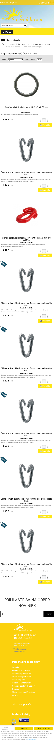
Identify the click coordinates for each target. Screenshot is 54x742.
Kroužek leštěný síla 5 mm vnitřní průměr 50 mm (26, 107)
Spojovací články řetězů (33, 47)
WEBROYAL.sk (19, 651)
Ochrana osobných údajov (23, 686)
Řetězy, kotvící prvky (12, 47)
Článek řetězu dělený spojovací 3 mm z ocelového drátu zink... (26, 174)
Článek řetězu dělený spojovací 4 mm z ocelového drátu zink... (26, 304)
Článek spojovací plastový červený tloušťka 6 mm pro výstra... (26, 239)
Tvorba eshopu (20, 649)
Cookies (15, 689)
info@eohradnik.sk (25, 638)
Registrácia (14, 2)
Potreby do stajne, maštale (40, 44)
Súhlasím (24, 728)
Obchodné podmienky (21, 673)
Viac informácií (32, 739)
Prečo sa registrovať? (21, 676)
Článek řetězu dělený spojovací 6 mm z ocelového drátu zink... (26, 435)
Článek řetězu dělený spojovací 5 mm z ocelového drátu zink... (26, 369)
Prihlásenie (4, 2)
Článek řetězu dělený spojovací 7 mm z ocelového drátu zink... (26, 500)
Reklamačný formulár (21, 683)
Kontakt (15, 667)
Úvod (4, 44)
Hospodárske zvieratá (18, 44)
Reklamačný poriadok (21, 670)
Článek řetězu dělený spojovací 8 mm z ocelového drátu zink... (26, 565)
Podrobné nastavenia (43, 728)
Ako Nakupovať (18, 680)
